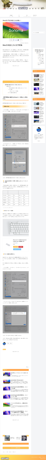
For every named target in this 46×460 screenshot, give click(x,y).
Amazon (15, 246)
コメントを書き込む (15, 447)
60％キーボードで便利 (14, 91)
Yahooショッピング (17, 249)
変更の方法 (9, 86)
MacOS (5, 349)
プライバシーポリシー (35, 457)
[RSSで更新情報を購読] (39, 141)
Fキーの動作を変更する (12, 92)
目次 (15, 81)
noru (39, 133)
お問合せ (40, 457)
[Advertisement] (16, 73)
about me (43, 457)
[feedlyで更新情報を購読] (38, 141)
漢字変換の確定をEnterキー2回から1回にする (13, 84)
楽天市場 (20, 246)
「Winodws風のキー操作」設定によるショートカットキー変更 (17, 89)
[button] (44, 32)
